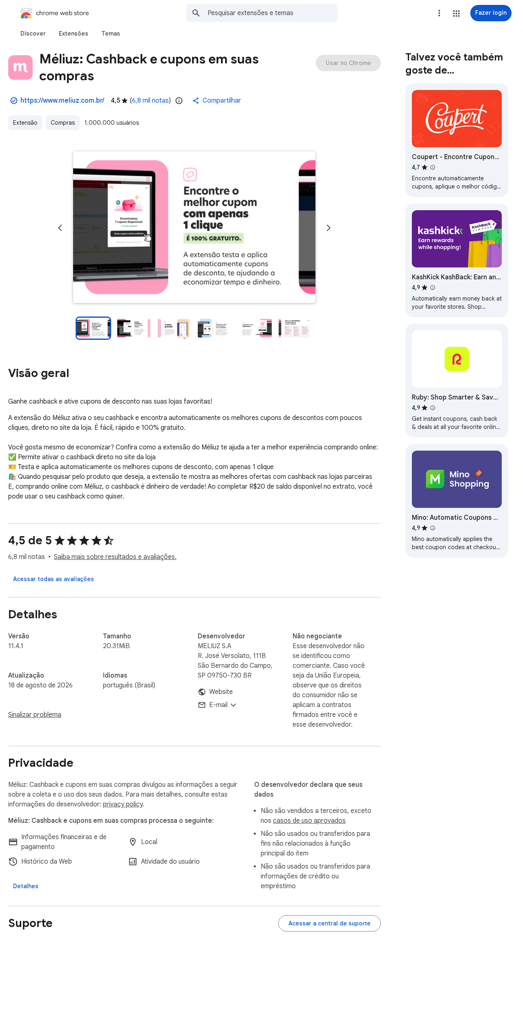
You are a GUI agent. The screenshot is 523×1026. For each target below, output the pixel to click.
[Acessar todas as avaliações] (53, 579)
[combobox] (272, 13)
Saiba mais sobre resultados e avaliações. (115, 557)
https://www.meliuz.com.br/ (62, 101)
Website (221, 692)
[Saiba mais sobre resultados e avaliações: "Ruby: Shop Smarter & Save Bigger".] (433, 408)
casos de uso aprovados (309, 821)
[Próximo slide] (328, 228)
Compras (63, 122)
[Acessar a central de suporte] (329, 923)
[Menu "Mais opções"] (439, 13)
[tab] (33, 33)
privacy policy (123, 804)
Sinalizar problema (34, 715)
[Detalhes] (25, 886)
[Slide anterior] (60, 228)
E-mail (218, 705)
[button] (456, 13)
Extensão (25, 122)
